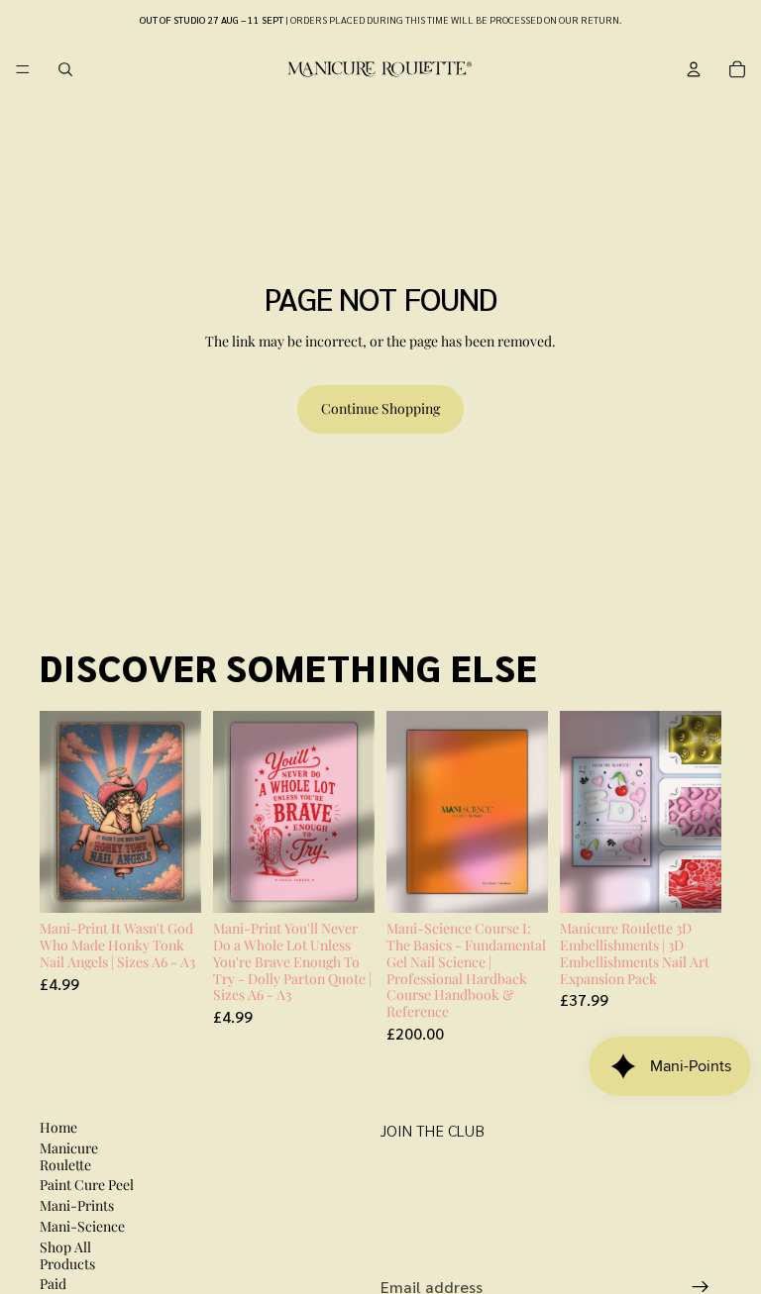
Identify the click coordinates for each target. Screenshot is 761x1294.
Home (58, 1127)
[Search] (65, 69)
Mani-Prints (77, 1205)
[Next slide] (526, 812)
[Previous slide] (408, 812)
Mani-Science (82, 1226)
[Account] (693, 69)
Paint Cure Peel (87, 1184)
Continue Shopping (380, 408)
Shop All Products (67, 1255)
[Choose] (170, 882)
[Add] (517, 882)
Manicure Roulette (69, 1156)
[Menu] (23, 69)
